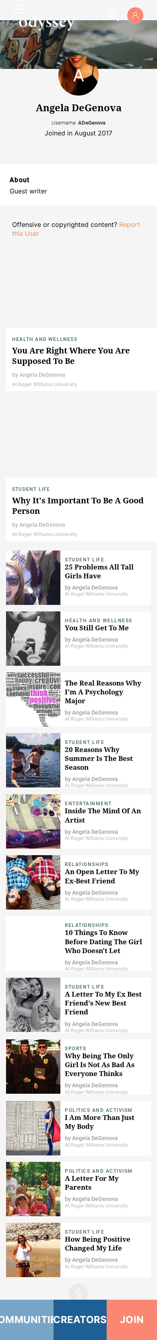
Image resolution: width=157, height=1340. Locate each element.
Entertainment (88, 803)
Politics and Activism (99, 1110)
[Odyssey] (47, 22)
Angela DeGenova (42, 375)
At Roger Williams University (44, 384)
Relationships (87, 864)
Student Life (31, 489)
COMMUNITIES (27, 1319)
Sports (75, 1048)
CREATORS (80, 1319)
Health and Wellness (44, 339)
